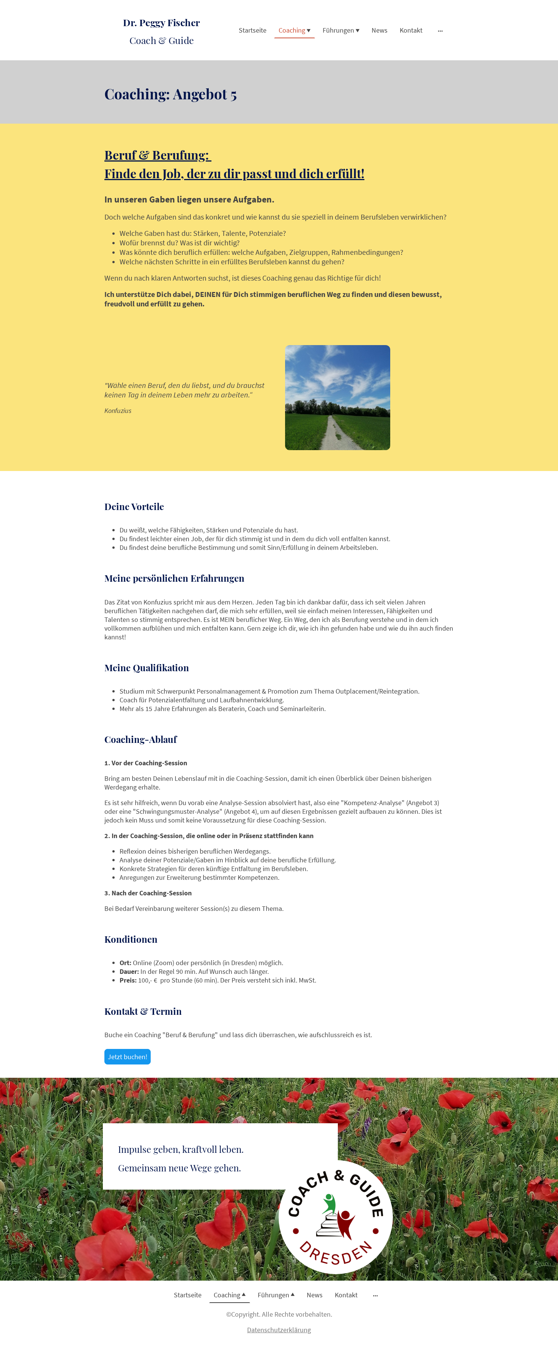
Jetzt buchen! (127, 1056)
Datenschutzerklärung (279, 1329)
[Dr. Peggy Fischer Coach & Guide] (161, 54)
